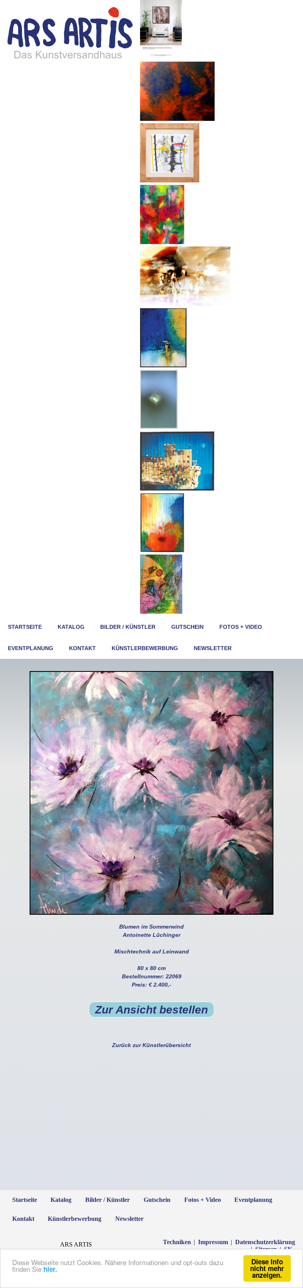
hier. (50, 1269)
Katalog (71, 627)
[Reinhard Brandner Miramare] (177, 488)
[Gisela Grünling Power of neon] (162, 242)
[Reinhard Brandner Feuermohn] (162, 550)
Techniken (177, 1242)
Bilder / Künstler (127, 627)
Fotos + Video (240, 627)
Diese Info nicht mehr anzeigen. (267, 1268)
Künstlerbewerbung (145, 648)
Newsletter (213, 648)
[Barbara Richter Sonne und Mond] (161, 612)
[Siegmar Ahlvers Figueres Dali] (169, 180)
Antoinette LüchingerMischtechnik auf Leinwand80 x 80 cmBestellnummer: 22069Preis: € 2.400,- (151, 969)
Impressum (213, 1242)
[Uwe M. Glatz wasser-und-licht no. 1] (159, 427)
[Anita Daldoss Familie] (177, 119)
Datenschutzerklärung (265, 1242)
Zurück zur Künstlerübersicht (151, 1045)
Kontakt (82, 648)
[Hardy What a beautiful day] (163, 365)
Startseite (25, 627)
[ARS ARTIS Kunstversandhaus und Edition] (70, 58)
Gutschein (187, 627)
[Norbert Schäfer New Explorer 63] (185, 304)
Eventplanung (30, 648)
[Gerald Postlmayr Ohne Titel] (161, 57)
